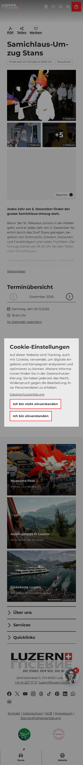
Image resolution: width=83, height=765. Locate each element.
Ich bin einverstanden (31, 416)
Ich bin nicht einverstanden (35, 404)
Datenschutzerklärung (27, 394)
